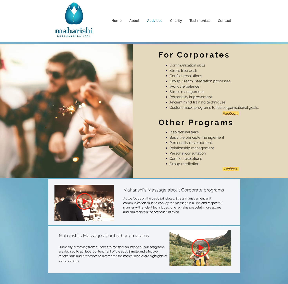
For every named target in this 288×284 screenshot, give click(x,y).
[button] (84, 201)
